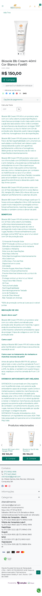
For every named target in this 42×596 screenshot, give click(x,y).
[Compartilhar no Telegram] (13, 93)
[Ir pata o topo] (38, 572)
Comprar (11, 459)
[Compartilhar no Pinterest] (16, 93)
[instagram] (9, 486)
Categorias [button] (7, 497)
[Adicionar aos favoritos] (4, 431)
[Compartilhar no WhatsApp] (3, 93)
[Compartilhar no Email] (20, 93)
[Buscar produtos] (30, 6)
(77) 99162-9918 (10, 472)
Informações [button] (8, 491)
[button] (35, 6)
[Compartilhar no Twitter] (10, 93)
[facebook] (3, 486)
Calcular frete (7, 105)
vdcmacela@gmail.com (11, 477)
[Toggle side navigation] (3, 6)
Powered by (12, 583)
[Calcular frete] (19, 109)
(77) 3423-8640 (10, 474)
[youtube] (6, 486)
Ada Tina (6, 13)
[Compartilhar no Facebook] (6, 93)
